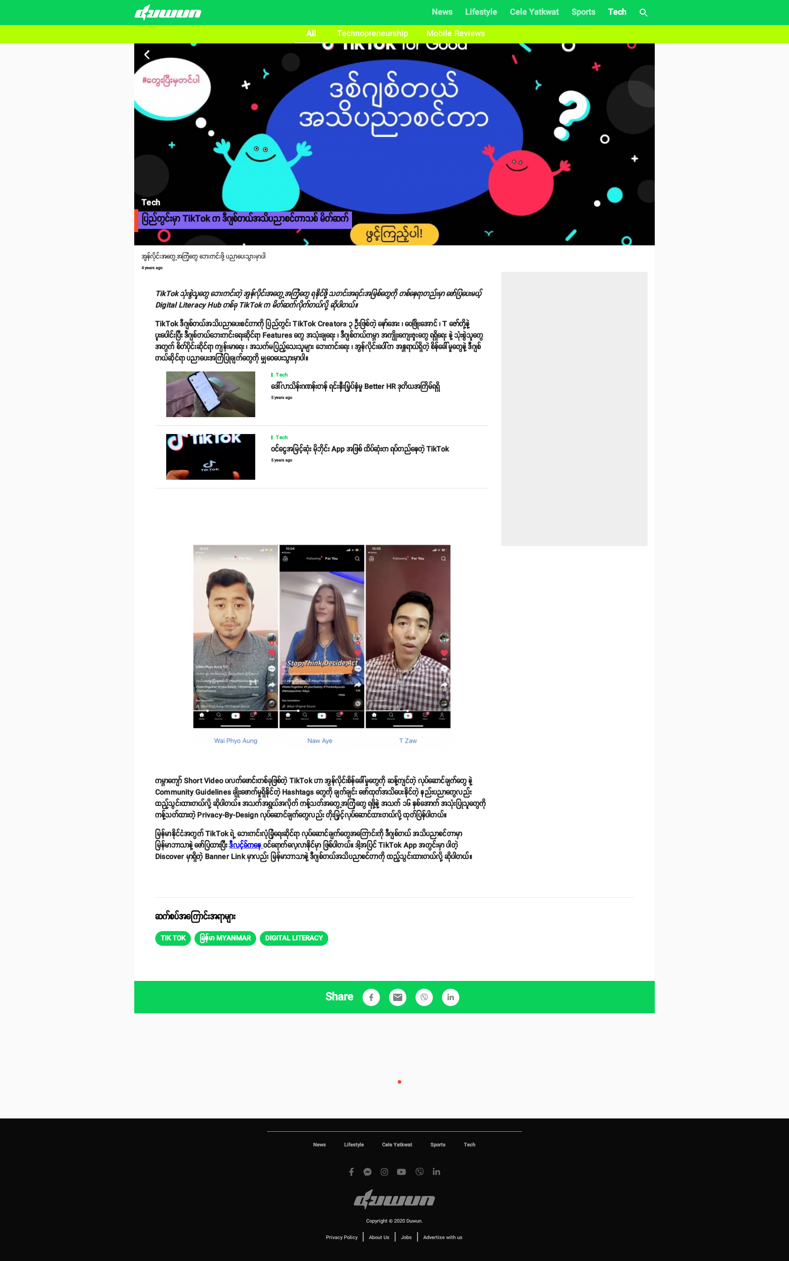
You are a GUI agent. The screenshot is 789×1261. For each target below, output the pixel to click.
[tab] (311, 34)
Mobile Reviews (455, 33)
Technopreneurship (372, 33)
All (311, 33)
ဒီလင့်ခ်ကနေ (246, 845)
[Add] (371, 997)
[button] (173, 938)
